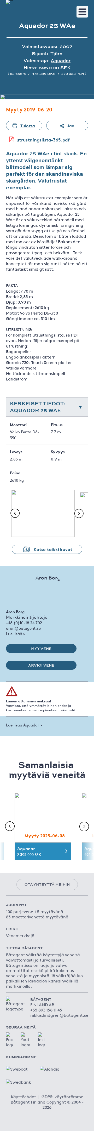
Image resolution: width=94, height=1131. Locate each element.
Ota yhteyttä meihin (47, 884)
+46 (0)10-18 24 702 (24, 622)
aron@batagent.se (23, 628)
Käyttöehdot (23, 1096)
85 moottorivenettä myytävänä (37, 916)
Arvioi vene (41, 665)
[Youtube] (25, 1039)
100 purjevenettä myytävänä (34, 911)
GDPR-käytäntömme (62, 1096)
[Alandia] (53, 1067)
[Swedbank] (19, 1080)
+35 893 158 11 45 (46, 1010)
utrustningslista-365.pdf (43, 139)
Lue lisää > (15, 633)
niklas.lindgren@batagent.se (59, 1015)
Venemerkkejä (20, 935)
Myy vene (41, 648)
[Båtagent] (9, 2)
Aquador (60, 60)
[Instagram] (41, 1039)
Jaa (70, 125)
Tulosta (27, 125)
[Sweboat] (19, 1067)
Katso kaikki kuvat (53, 549)
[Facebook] (9, 1039)
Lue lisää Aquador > (24, 725)
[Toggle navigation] (82, 12)
